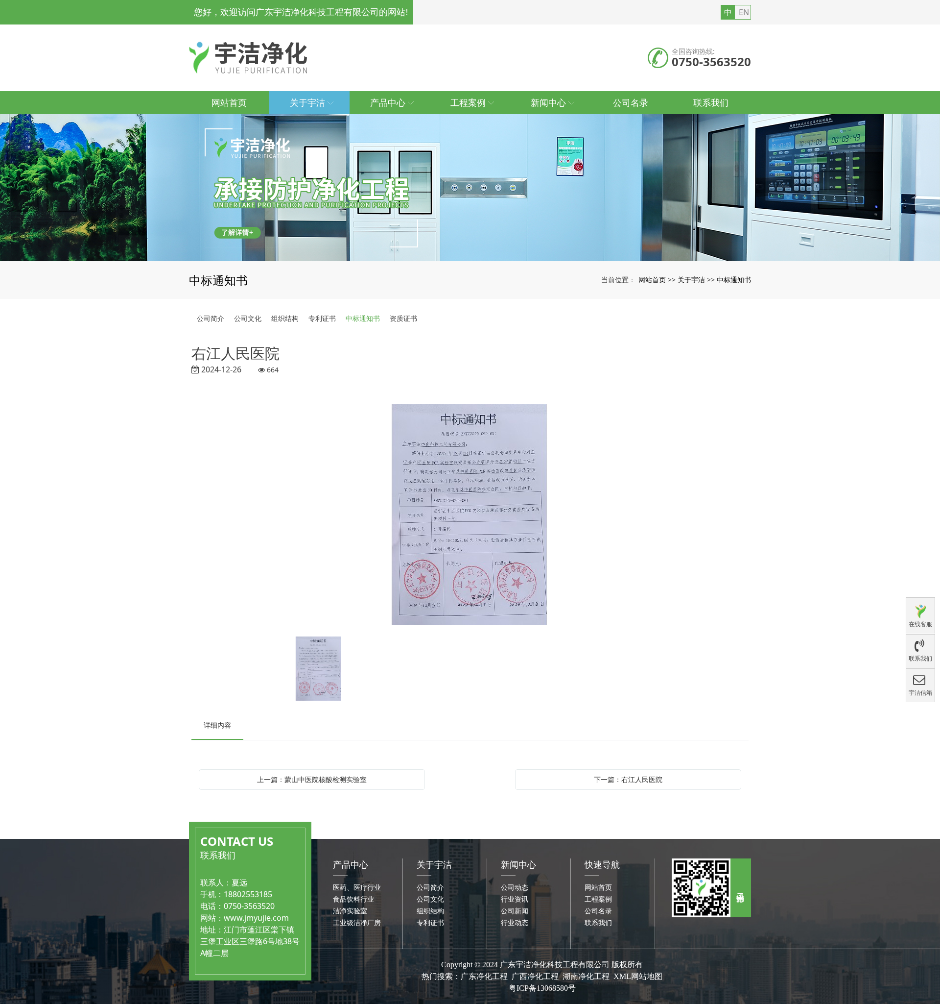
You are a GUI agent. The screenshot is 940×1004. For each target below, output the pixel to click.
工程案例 (598, 899)
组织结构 (285, 318)
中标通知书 (734, 279)
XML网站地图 (637, 976)
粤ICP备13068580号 (542, 988)
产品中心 (350, 864)
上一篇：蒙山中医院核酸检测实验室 (312, 779)
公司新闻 (514, 910)
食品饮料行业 (353, 899)
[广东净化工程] (470, 187)
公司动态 (514, 887)
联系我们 (598, 922)
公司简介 (210, 318)
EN (744, 12)
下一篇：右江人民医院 (628, 779)
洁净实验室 (350, 910)
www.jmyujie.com (256, 917)
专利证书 (322, 318)
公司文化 (247, 318)
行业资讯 (514, 899)
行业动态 (514, 922)
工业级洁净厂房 (357, 922)
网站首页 (652, 279)
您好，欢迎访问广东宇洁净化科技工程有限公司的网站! (301, 12)
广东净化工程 (484, 976)
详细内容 (217, 725)
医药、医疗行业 (357, 887)
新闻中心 (518, 864)
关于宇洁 (691, 279)
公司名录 (598, 910)
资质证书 (403, 318)
